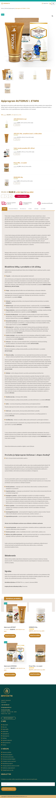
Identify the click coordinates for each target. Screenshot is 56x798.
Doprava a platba (7, 752)
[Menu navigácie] (53, 3)
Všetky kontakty (8, 718)
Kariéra (4, 745)
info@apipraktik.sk (6, 707)
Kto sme (5, 727)
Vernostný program (7, 754)
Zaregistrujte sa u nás (8, 770)
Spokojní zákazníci (7, 740)
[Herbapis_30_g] (6, 182)
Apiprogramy (12, 8)
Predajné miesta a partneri (9, 761)
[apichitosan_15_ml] (6, 123)
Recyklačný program (8, 763)
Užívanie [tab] (36, 209)
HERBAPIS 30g (18, 177)
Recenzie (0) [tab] (23, 209)
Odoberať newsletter (8, 789)
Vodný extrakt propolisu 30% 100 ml (24, 148)
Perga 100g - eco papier (20, 162)
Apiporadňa (5, 729)
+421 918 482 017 (5, 705)
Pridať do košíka (22, 196)
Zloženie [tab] (43, 209)
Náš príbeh (5, 725)
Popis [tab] (4, 209)
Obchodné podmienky (8, 757)
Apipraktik (12, 796)
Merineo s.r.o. (23, 796)
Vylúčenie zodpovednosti (9, 768)
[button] (52, 16)
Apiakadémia (6, 734)
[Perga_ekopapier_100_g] (6, 167)
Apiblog (4, 738)
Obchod (6, 8)
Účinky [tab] (30, 209)
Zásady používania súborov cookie (11, 766)
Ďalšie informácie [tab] (13, 209)
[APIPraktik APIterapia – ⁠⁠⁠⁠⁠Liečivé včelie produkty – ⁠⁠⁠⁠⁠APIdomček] (5, 3)
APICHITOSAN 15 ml (20, 119)
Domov (2, 8)
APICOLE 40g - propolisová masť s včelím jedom (28, 133)
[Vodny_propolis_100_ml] (6, 152)
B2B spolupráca (6, 742)
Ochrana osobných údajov (9, 759)
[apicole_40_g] (6, 138)
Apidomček (5, 731)
